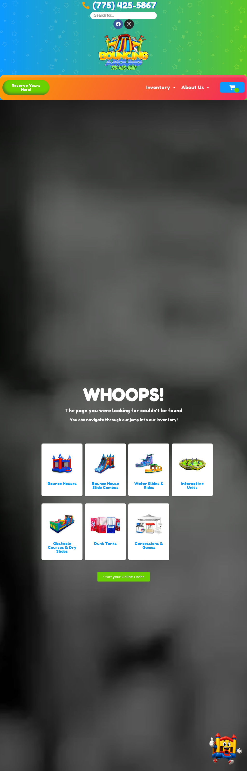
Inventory (158, 87)
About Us (192, 87)
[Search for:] (123, 15)
